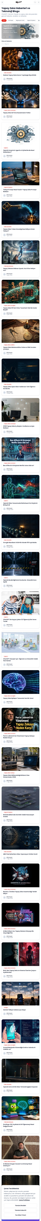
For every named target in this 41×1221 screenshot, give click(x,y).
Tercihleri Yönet (20, 1215)
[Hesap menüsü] (38, 2)
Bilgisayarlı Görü (20, 20)
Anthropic (10, 20)
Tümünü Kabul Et (20, 1210)
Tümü (4, 20)
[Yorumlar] (9, 37)
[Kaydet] (7, 37)
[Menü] (2, 2)
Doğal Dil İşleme (31, 20)
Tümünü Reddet (20, 1205)
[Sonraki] (37, 36)
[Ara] (35, 2)
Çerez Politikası (24, 1200)
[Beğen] (4, 37)
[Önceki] (33, 36)
